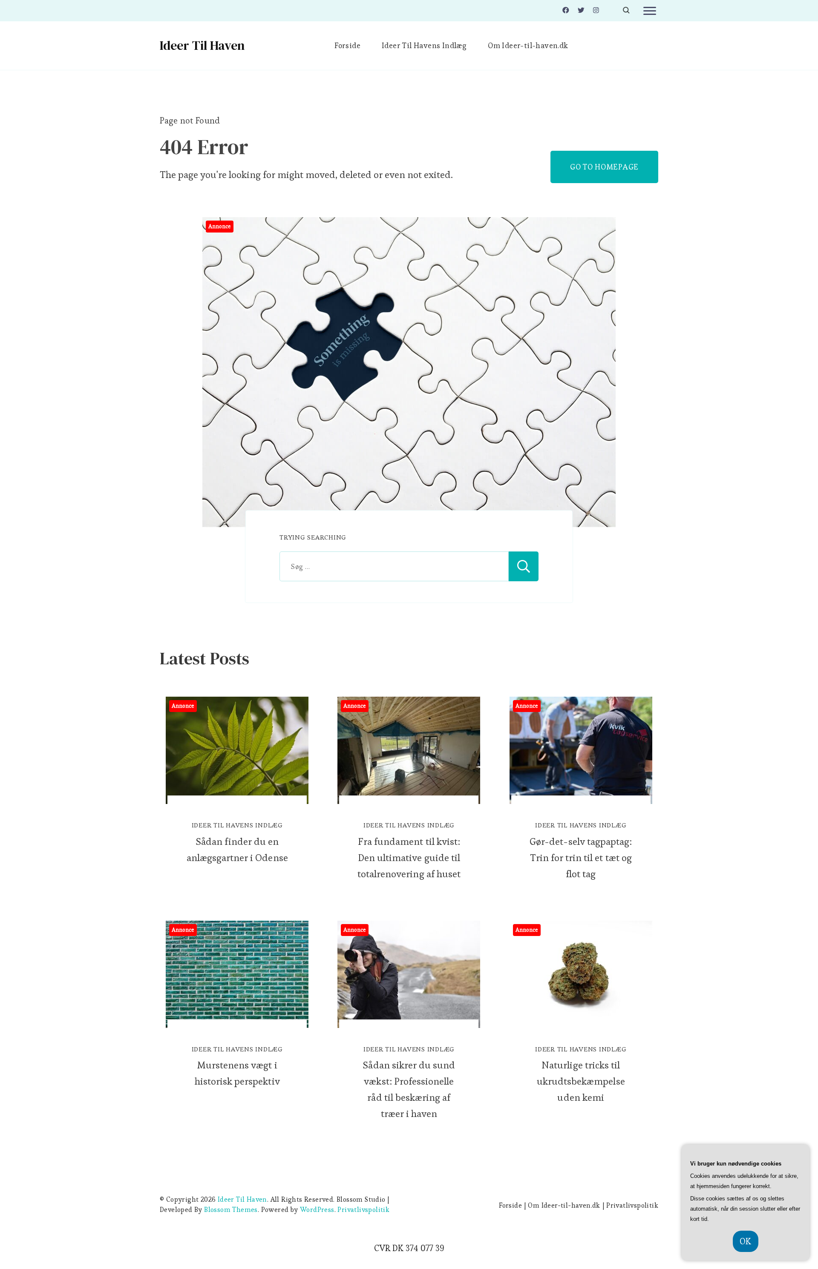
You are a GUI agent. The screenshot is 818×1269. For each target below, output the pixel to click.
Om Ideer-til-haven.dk (528, 45)
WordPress (317, 1209)
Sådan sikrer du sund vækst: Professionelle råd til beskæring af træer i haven (409, 1089)
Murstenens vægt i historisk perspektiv (237, 1073)
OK (746, 1241)
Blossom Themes (231, 1209)
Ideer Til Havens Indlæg (424, 45)
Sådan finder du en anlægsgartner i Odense (237, 849)
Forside (347, 45)
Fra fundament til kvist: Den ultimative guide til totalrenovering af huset (409, 857)
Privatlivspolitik (363, 1209)
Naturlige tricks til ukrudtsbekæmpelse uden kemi (581, 1081)
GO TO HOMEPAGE (604, 167)
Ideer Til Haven (202, 45)
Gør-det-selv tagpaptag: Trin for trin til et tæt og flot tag (581, 857)
